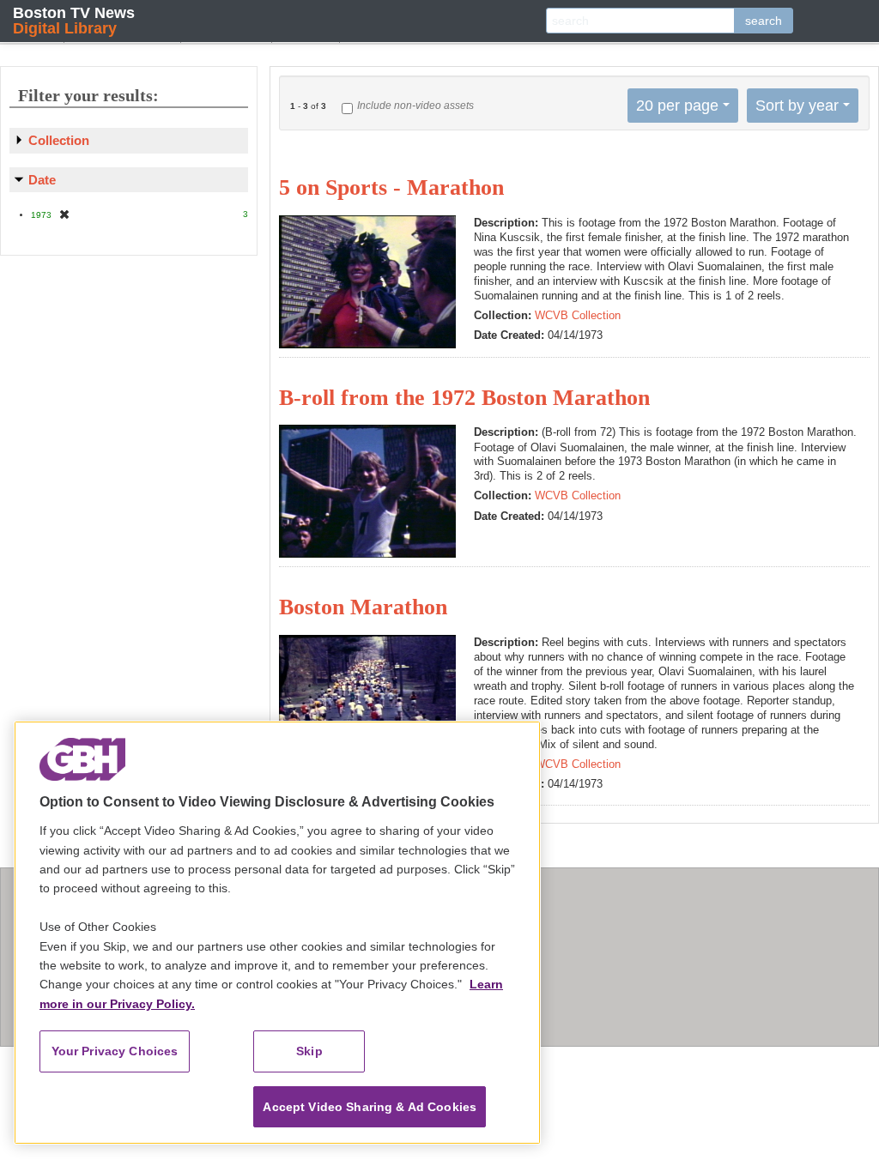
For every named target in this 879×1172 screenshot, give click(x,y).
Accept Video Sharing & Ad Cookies (369, 1107)
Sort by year (797, 105)
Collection (58, 140)
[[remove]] (64, 214)
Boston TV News (74, 20)
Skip (309, 1051)
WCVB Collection (578, 315)
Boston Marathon (363, 607)
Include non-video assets (415, 106)
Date (42, 179)
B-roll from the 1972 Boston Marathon (464, 397)
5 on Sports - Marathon (391, 187)
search (763, 20)
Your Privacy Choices (115, 1051)
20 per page (677, 105)
